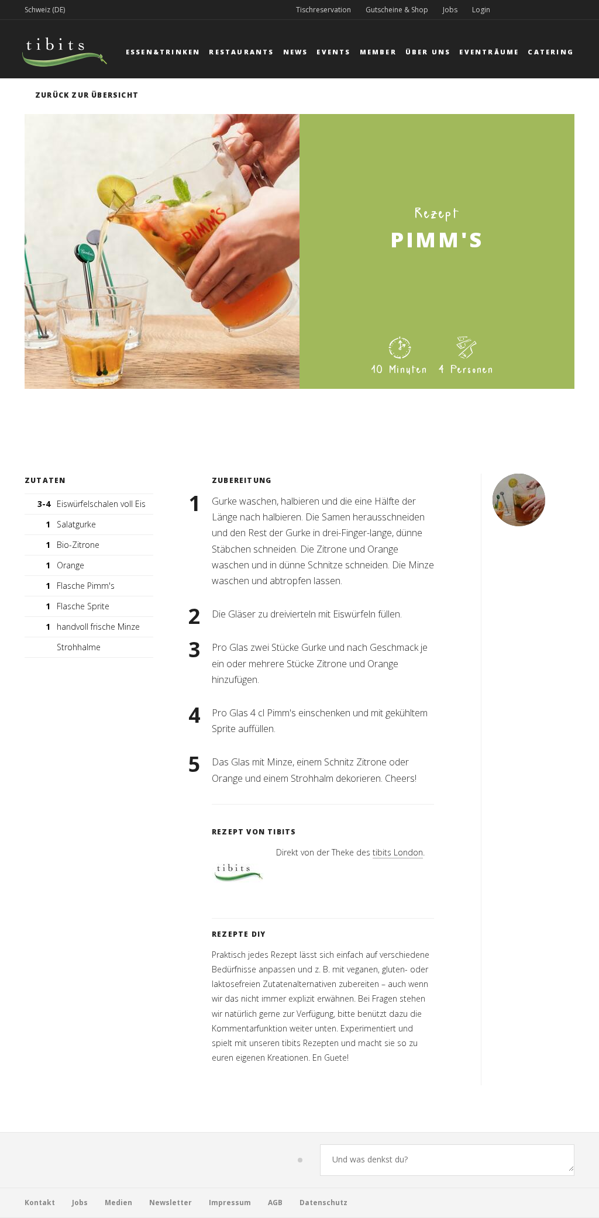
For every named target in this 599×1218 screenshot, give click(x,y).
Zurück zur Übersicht (87, 95)
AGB (275, 1202)
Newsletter (170, 1202)
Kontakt (40, 1202)
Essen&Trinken (163, 51)
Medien (118, 1202)
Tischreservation (323, 10)
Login (481, 10)
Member (378, 51)
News (295, 51)
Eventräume (489, 51)
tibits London (398, 852)
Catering (551, 51)
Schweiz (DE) (45, 10)
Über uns (428, 51)
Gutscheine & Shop (397, 10)
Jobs (450, 10)
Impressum (230, 1202)
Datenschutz (323, 1202)
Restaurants (241, 51)
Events (333, 51)
